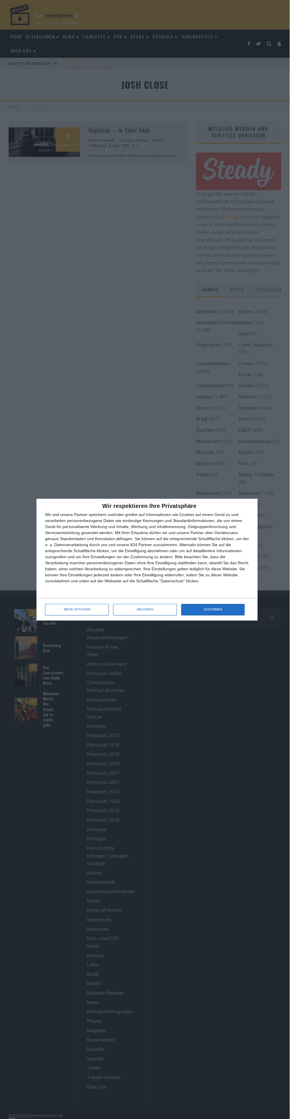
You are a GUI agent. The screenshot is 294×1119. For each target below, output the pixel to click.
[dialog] (147, 560)
